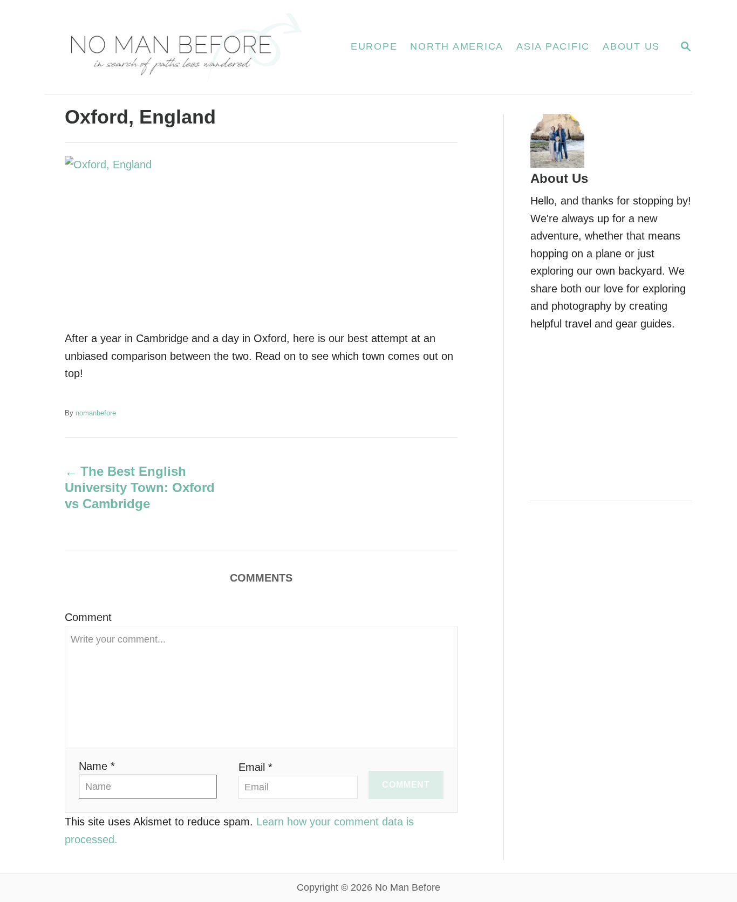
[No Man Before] (185, 47)
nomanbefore (96, 413)
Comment (88, 617)
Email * (255, 767)
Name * (97, 766)
